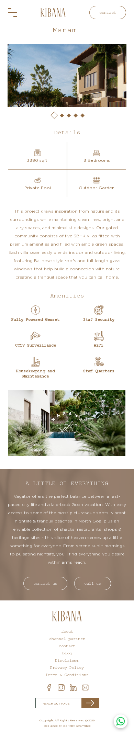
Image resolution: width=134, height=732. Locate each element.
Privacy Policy (67, 667)
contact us (45, 583)
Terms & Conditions (67, 674)
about (67, 631)
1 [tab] (53, 114)
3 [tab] (68, 115)
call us (92, 583)
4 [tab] (75, 115)
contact (107, 12)
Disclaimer (67, 660)
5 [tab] (82, 115)
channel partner (67, 638)
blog (67, 653)
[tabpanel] (67, 75)
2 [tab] (61, 115)
